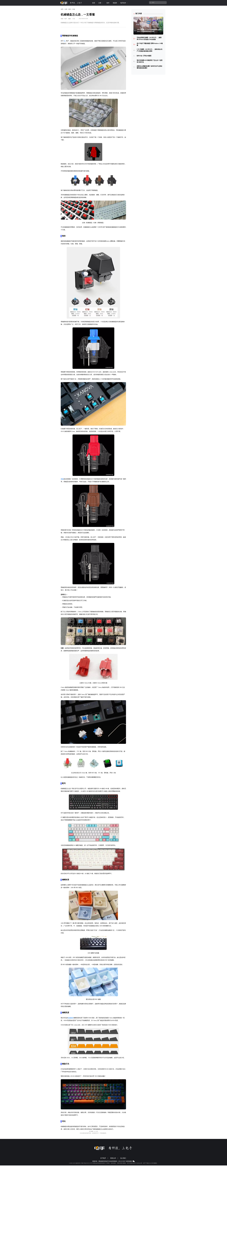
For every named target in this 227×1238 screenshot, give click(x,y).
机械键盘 (71, 1018)
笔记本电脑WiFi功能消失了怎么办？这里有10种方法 (149, 61)
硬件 (70, 9)
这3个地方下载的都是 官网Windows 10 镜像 (150, 44)
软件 (108, 3)
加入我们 (123, 1158)
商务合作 (113, 1158)
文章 (100, 3)
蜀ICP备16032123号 (86, 1163)
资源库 (115, 3)
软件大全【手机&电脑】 (144, 55)
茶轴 (62, 479)
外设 (73, 9)
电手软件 (123, 3)
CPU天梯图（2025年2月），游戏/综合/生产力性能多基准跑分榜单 (149, 50)
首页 (93, 3)
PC (65, 41)
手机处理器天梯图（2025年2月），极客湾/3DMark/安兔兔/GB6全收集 (149, 38)
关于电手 (103, 1158)
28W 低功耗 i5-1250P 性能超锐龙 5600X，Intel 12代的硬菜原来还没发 (150, 30)
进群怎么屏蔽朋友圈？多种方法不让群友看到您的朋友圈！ (149, 67)
